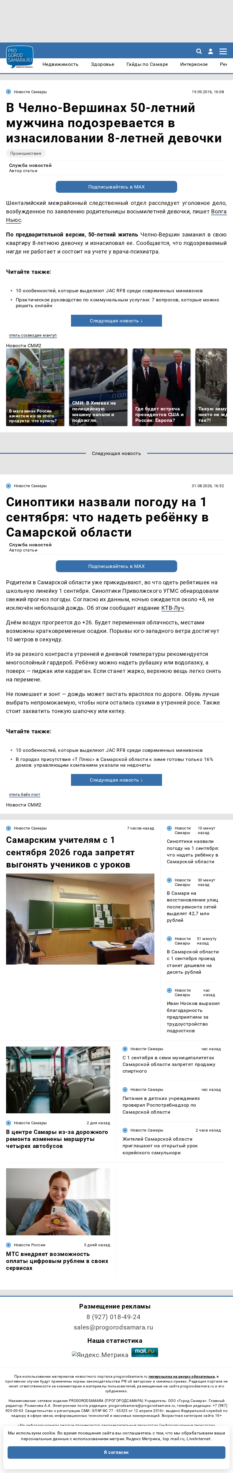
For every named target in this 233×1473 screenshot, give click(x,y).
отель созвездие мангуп (33, 335)
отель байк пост (24, 794)
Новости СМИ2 (24, 345)
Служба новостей (30, 165)
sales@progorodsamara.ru (113, 1327)
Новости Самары (30, 92)
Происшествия (25, 153)
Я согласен (116, 1452)
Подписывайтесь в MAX (116, 187)
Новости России (30, 1245)
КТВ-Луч (172, 608)
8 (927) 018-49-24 (113, 1317)
